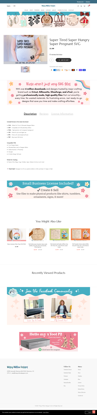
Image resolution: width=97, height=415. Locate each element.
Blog (79, 379)
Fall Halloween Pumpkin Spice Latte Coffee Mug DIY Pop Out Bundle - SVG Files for (38, 245)
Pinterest (66, 376)
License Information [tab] (62, 113)
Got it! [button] (90, 412)
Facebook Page (67, 372)
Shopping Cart (80, 1)
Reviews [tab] (43, 113)
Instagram (66, 379)
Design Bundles (67, 382)
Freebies (80, 376)
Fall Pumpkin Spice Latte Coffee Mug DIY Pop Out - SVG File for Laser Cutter (80, 245)
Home (79, 369)
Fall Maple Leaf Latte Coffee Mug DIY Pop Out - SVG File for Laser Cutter (59, 245)
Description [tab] (30, 113)
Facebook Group (68, 369)
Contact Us (80, 395)
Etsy (65, 385)
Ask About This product (56, 54)
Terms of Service (81, 392)
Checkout (88, 1)
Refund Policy (81, 389)
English (8, 6)
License (79, 382)
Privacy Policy (81, 385)
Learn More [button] (46, 412)
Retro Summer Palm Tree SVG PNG (16, 244)
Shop (79, 372)
